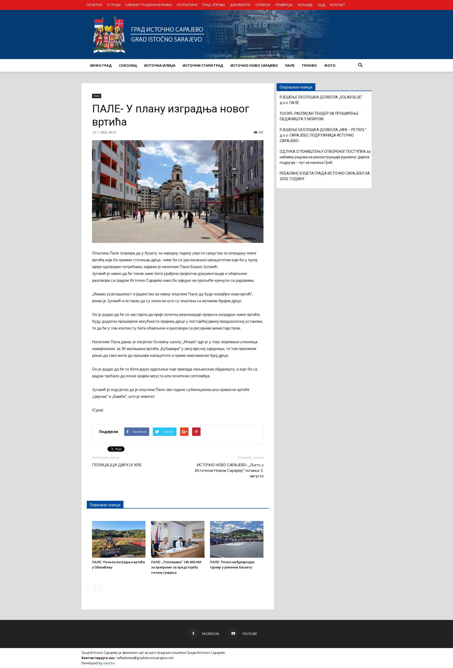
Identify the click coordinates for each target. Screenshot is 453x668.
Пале (97, 96)
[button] (360, 65)
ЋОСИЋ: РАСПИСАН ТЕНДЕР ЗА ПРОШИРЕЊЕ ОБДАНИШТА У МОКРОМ (319, 116)
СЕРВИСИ (262, 4)
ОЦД (321, 4)
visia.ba (109, 663)
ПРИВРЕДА (284, 4)
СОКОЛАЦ (128, 65)
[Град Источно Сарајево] (226, 34)
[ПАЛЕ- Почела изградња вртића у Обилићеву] (118, 539)
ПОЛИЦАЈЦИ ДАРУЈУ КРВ (116, 465)
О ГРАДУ (114, 4)
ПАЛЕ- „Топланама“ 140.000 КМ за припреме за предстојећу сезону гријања (176, 567)
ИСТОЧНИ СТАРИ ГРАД (203, 65)
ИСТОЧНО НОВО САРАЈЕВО (254, 65)
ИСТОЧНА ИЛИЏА (159, 65)
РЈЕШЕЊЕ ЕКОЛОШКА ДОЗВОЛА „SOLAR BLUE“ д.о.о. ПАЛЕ (321, 100)
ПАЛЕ (289, 65)
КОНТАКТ (337, 4)
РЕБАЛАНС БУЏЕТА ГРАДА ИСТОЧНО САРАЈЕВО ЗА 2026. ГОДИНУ (325, 176)
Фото (330, 65)
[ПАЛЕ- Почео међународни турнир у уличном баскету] (236, 539)
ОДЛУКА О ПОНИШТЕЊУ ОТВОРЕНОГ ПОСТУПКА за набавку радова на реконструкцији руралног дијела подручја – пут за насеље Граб (325, 157)
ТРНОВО (309, 65)
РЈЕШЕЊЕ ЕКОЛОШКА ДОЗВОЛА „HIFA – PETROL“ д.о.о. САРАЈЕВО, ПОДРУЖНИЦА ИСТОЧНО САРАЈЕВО (323, 135)
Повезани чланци (105, 505)
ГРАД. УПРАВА (213, 4)
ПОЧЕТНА (94, 4)
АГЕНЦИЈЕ (305, 4)
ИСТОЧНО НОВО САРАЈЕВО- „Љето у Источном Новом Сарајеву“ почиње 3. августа (229, 470)
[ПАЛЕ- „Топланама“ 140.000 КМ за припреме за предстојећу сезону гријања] (177, 539)
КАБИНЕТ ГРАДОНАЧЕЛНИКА (149, 4)
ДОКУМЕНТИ (240, 4)
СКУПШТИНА (187, 4)
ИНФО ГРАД (101, 65)
